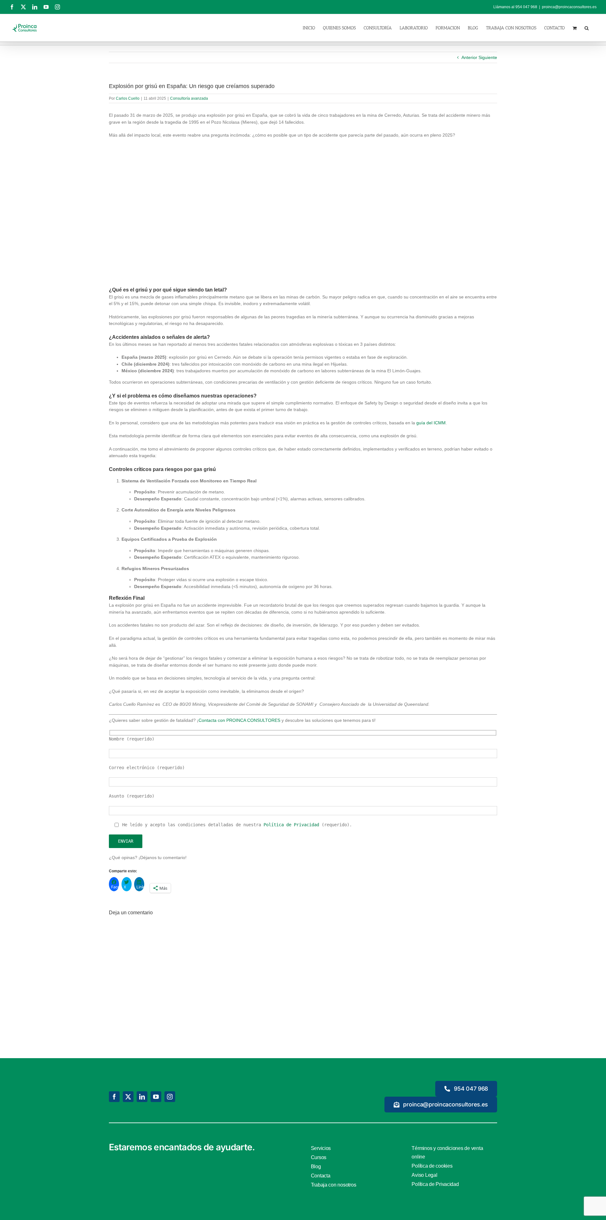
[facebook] (114, 1096)
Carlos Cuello (128, 98)
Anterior (469, 57)
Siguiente (487, 57)
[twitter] (128, 1096)
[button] (587, 27)
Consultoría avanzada (189, 98)
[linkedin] (142, 1096)
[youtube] (156, 1096)
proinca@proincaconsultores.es (569, 7)
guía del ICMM (431, 422)
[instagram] (169, 1096)
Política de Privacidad (291, 824)
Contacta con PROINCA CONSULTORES (239, 720)
